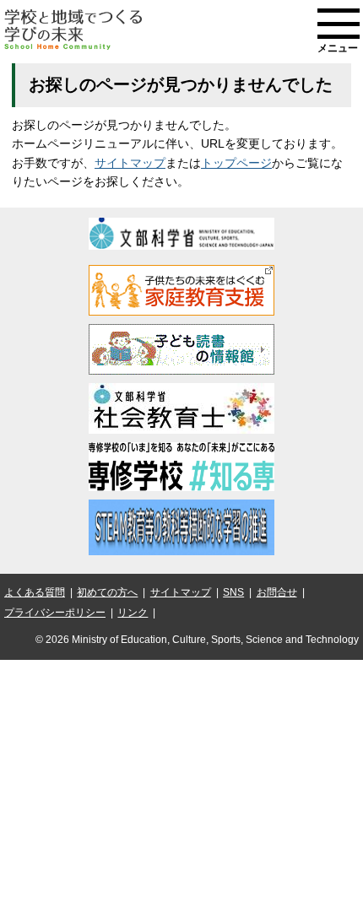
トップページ (236, 163)
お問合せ (277, 592)
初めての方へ (107, 592)
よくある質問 (34, 592)
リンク (132, 613)
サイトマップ (130, 163)
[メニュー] (338, 23)
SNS (233, 592)
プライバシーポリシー (55, 613)
